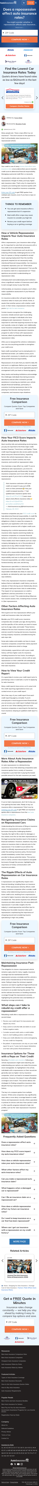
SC (24, 1453)
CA (12, 1448)
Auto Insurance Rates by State (11, 1364)
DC (19, 1448)
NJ (36, 1450)
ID (30, 1448)
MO (24, 1450)
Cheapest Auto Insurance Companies (13, 1361)
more (20, 98)
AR (9, 1448)
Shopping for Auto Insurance (18, 1286)
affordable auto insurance (16, 1060)
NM (2, 1453)
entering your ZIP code (9, 810)
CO (14, 1448)
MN (19, 1450)
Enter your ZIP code (8, 192)
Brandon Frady (21, 124)
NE (29, 1450)
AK (5, 1448)
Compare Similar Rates (19, 106)
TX (31, 1453)
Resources (5, 1351)
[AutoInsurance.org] (19, 1460)
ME (9, 1450)
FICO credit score (29, 513)
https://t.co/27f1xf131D (14, 496)
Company (5, 1422)
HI (28, 1448)
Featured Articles (8, 1374)
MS (22, 1450)
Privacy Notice (6, 1432)
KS (2, 1450)
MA (14, 1450)
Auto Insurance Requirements (11, 1391)
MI (17, 1450)
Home (6, 1286)
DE (21, 1448)
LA (7, 1450)
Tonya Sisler (18, 118)
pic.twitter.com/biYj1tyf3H (15, 504)
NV (32, 1450)
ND (10, 1453)
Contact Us (5, 1438)
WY (13, 1456)
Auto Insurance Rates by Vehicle (12, 1367)
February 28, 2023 (12, 509)
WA (5, 1456)
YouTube (18, 1464)
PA (20, 1453)
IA (35, 1448)
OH (12, 1453)
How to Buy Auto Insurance (10, 1387)
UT (33, 1453)
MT (27, 1450)
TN (28, 1453)
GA (26, 1448)
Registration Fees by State (10, 1415)
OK (15, 1453)
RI (21, 1453)
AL (2, 1448)
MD (12, 1450)
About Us (4, 1425)
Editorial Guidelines (7, 1428)
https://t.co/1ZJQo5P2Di (14, 501)
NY (5, 1453)
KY (4, 1450)
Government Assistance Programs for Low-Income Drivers (18, 1411)
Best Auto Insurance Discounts (11, 1381)
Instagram (21, 1464)
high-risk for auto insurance (15, 308)
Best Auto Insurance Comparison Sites (14, 1354)
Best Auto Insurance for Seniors (11, 1404)
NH (34, 1450)
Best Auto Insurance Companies (12, 1357)
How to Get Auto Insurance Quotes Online (15, 1384)
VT (35, 1453)
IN (33, 1448)
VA (2, 1456)
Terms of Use (33, 44)
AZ (7, 1448)
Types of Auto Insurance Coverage (12, 1377)
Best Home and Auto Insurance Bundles (14, 1401)
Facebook (12, 1464)
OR (17, 1453)
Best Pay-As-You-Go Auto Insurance (13, 1407)
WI (11, 1456)
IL (31, 1448)
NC (7, 1453)
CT (17, 1448)
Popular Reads (7, 1397)
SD (26, 1453)
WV (8, 1456)
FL (23, 1448)
